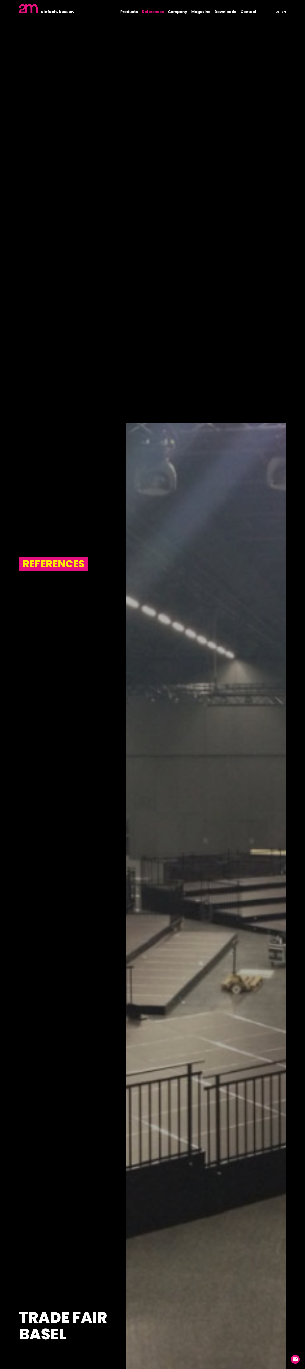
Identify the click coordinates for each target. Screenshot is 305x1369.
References (153, 11)
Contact (248, 11)
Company (177, 11)
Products (129, 11)
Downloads (225, 11)
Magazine (200, 11)
